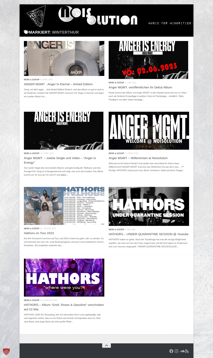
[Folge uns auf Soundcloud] (182, 351)
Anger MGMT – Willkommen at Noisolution (138, 158)
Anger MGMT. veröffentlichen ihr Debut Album (140, 87)
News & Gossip (31, 80)
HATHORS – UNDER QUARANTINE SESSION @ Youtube (149, 234)
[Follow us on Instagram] (177, 351)
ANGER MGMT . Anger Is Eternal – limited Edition (58, 84)
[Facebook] (171, 351)
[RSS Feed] (187, 351)
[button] (6, 351)
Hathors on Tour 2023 (39, 233)
